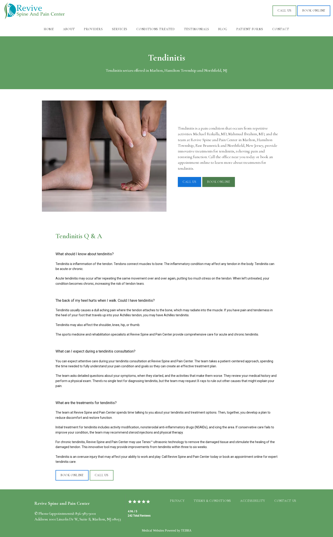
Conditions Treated (155, 29)
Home (49, 29)
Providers (93, 29)
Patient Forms (249, 29)
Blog (222, 29)
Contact (280, 29)
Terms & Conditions (212, 501)
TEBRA (186, 530)
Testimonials (196, 29)
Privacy (177, 501)
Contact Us (285, 501)
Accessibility (252, 501)
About (69, 29)
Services (120, 29)
